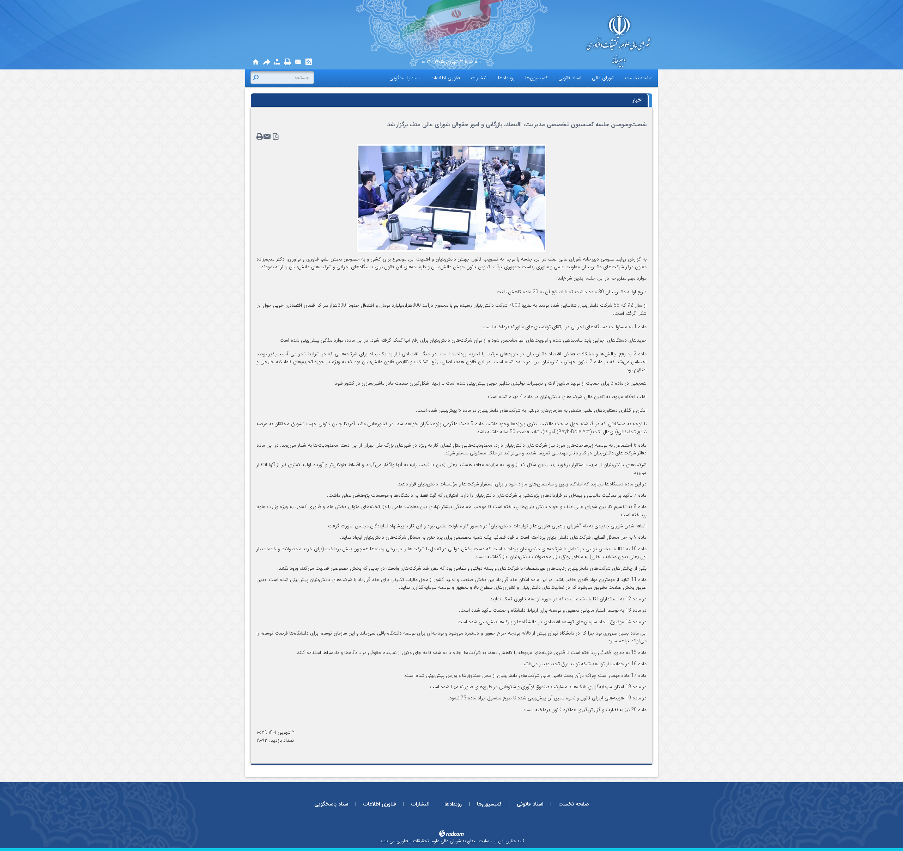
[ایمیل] (298, 62)
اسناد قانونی (530, 804)
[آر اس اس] (308, 62)
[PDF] (276, 137)
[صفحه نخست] (256, 62)
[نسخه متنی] (260, 137)
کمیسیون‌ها (489, 804)
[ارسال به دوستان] (266, 62)
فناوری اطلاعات (379, 804)
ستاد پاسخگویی (331, 804)
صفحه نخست (573, 804)
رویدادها (453, 804)
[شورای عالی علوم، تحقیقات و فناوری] (589, 41)
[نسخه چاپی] (287, 62)
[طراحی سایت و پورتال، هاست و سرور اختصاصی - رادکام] (451, 833)
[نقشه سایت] (277, 62)
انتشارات (420, 804)
